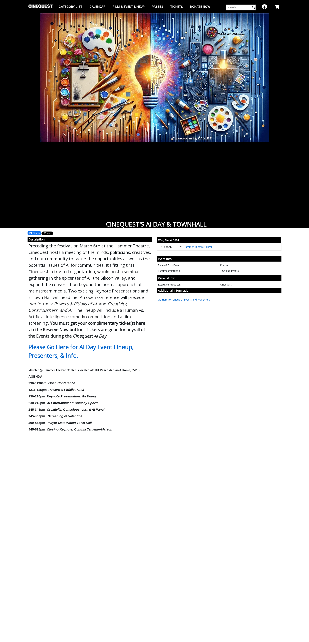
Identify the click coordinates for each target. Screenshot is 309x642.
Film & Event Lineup (129, 6)
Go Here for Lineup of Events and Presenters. (184, 299)
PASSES (157, 6)
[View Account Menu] (264, 6)
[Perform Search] (253, 7)
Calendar (98, 6)
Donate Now (200, 6)
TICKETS (176, 6)
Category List (70, 6)
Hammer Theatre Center (198, 247)
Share (36, 233)
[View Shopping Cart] (277, 6)
